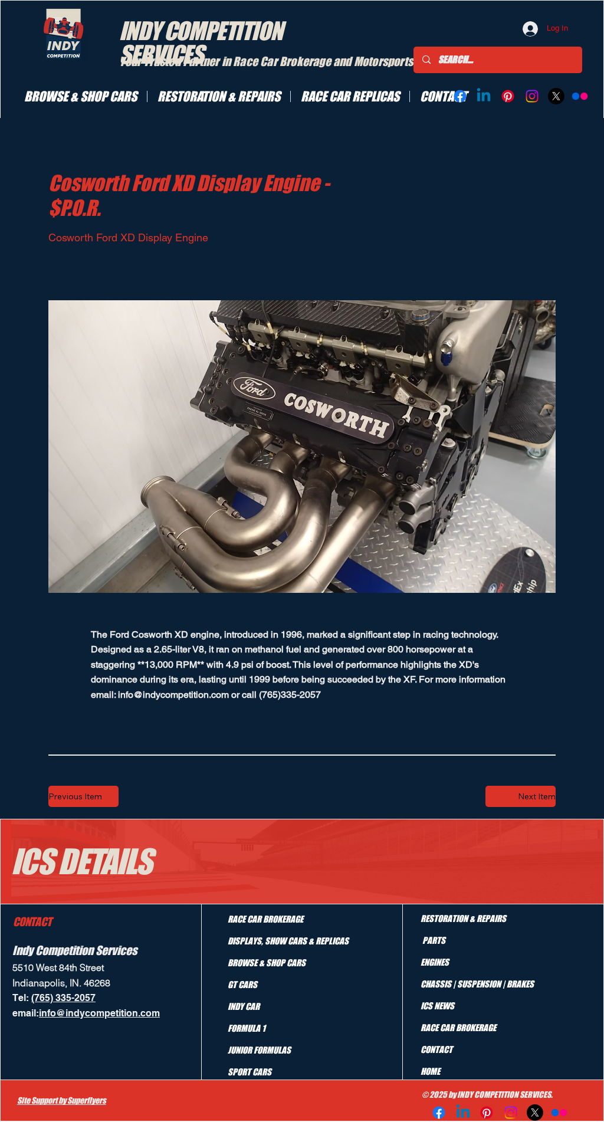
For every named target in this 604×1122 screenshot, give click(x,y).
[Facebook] (460, 96)
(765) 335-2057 (63, 997)
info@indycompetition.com (173, 694)
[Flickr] (580, 96)
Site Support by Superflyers (61, 1100)
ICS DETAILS (81, 861)
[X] (556, 96)
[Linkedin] (483, 96)
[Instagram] (532, 96)
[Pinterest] (508, 96)
